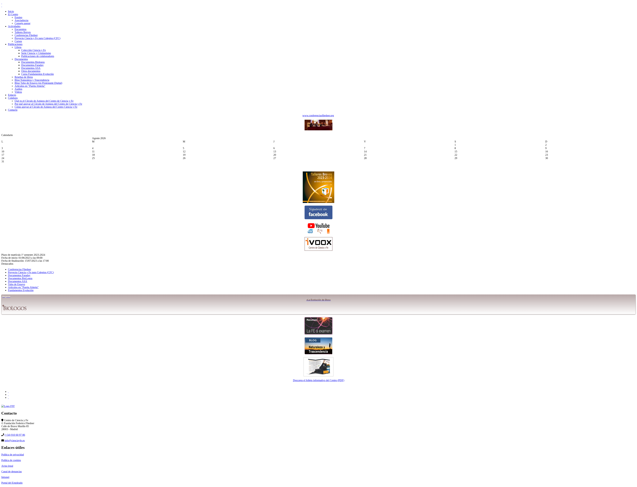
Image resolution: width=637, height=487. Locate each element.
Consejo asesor (22, 23)
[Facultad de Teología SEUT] (8, 394)
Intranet (5, 477)
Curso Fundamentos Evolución (37, 74)
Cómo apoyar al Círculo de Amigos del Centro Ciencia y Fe (46, 106)
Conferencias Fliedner (26, 35)
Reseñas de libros (24, 77)
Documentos (21, 59)
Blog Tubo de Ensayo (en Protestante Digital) (38, 83)
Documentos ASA (30, 68)
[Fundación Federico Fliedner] (8, 391)
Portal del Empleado (12, 482)
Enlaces (12, 95)
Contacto (12, 109)
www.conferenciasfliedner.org (318, 115)
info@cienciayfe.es (15, 440)
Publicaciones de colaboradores (37, 56)
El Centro (13, 14)
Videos (18, 92)
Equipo (18, 17)
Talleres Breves (23, 32)
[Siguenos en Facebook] (318, 212)
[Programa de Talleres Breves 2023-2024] (318, 187)
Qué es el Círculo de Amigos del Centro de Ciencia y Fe (44, 100)
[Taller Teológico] (8, 397)
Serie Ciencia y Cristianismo (36, 53)
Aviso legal (7, 465)
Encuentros (20, 29)
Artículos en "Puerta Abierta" (30, 86)
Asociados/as (21, 20)
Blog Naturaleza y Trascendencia (32, 80)
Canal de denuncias (11, 471)
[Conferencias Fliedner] (318, 129)
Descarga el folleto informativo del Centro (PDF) (318, 380)
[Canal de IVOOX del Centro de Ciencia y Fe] (318, 244)
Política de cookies (11, 460)
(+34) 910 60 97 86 (15, 434)
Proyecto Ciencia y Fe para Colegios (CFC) (37, 38)
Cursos (18, 41)
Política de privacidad (12, 454)
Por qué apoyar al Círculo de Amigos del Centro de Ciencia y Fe (48, 103)
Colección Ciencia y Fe (33, 50)
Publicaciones (15, 44)
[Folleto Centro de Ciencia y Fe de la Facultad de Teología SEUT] (318, 366)
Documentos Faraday (32, 65)
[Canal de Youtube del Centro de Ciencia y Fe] (318, 228)
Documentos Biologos (33, 62)
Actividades (14, 26)
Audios (18, 89)
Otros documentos (30, 71)
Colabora (13, 98)
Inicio (11, 11)
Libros (18, 47)
